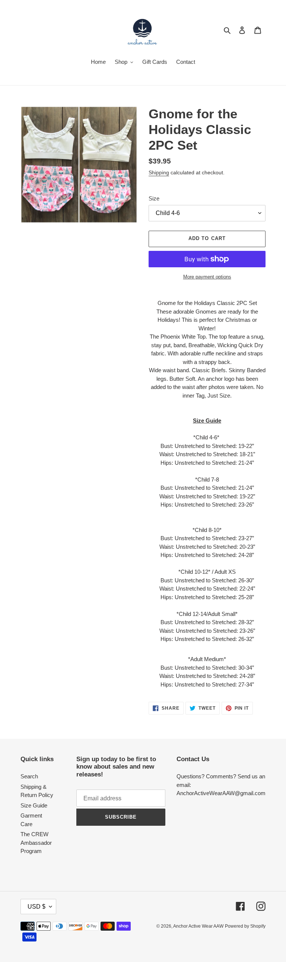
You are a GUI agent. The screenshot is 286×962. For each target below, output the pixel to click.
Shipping (159, 172)
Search (29, 776)
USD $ (36, 906)
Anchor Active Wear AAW (198, 926)
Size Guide (33, 805)
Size (154, 198)
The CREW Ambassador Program (36, 842)
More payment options (207, 277)
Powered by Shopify (245, 926)
